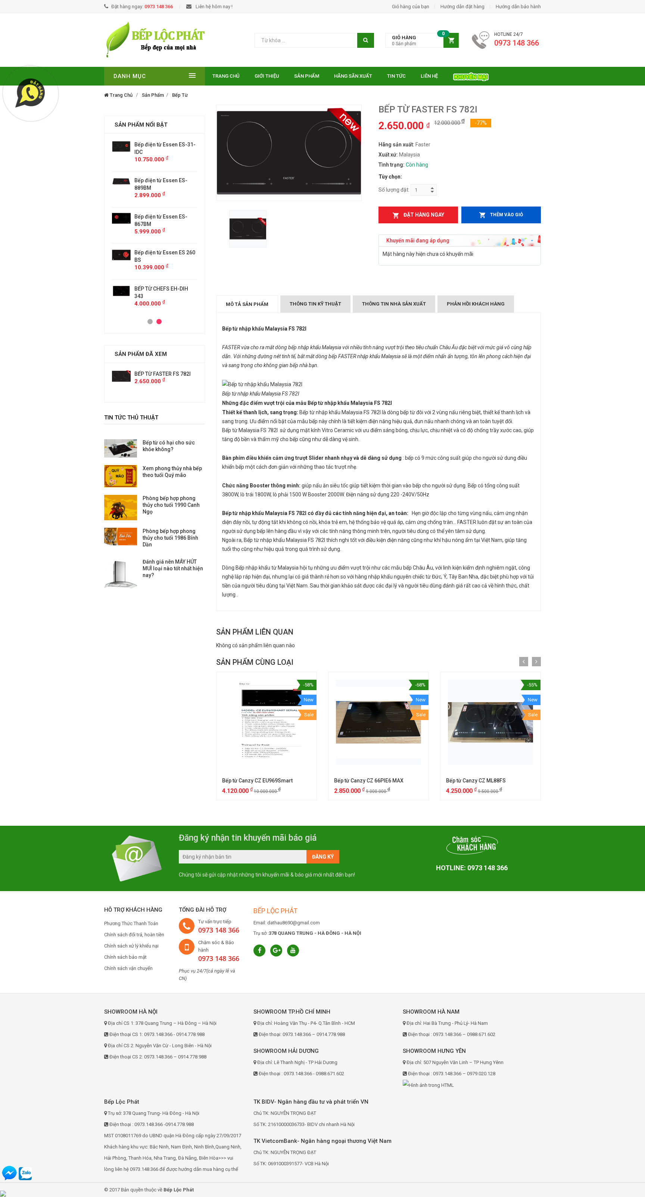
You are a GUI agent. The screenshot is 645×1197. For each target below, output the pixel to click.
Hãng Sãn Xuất (353, 76)
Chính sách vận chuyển (128, 968)
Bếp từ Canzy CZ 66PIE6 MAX (368, 781)
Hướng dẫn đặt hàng (462, 6)
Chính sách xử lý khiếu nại (131, 946)
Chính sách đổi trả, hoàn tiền (134, 934)
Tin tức (396, 76)
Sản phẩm (306, 76)
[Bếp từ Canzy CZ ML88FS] (490, 722)
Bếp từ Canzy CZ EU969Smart (257, 781)
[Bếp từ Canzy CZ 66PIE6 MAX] (378, 722)
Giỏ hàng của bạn (410, 6)
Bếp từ (180, 95)
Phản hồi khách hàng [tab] (476, 304)
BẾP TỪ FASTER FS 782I (162, 374)
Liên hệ (429, 76)
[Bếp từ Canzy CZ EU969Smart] (266, 722)
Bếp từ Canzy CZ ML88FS (476, 781)
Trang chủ (226, 76)
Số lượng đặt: (393, 190)
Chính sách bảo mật (125, 957)
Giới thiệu (267, 76)
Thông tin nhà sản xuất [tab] (394, 304)
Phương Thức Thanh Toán (131, 923)
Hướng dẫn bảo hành (518, 6)
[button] (422, 40)
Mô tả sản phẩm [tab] (247, 304)
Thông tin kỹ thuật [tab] (315, 304)
